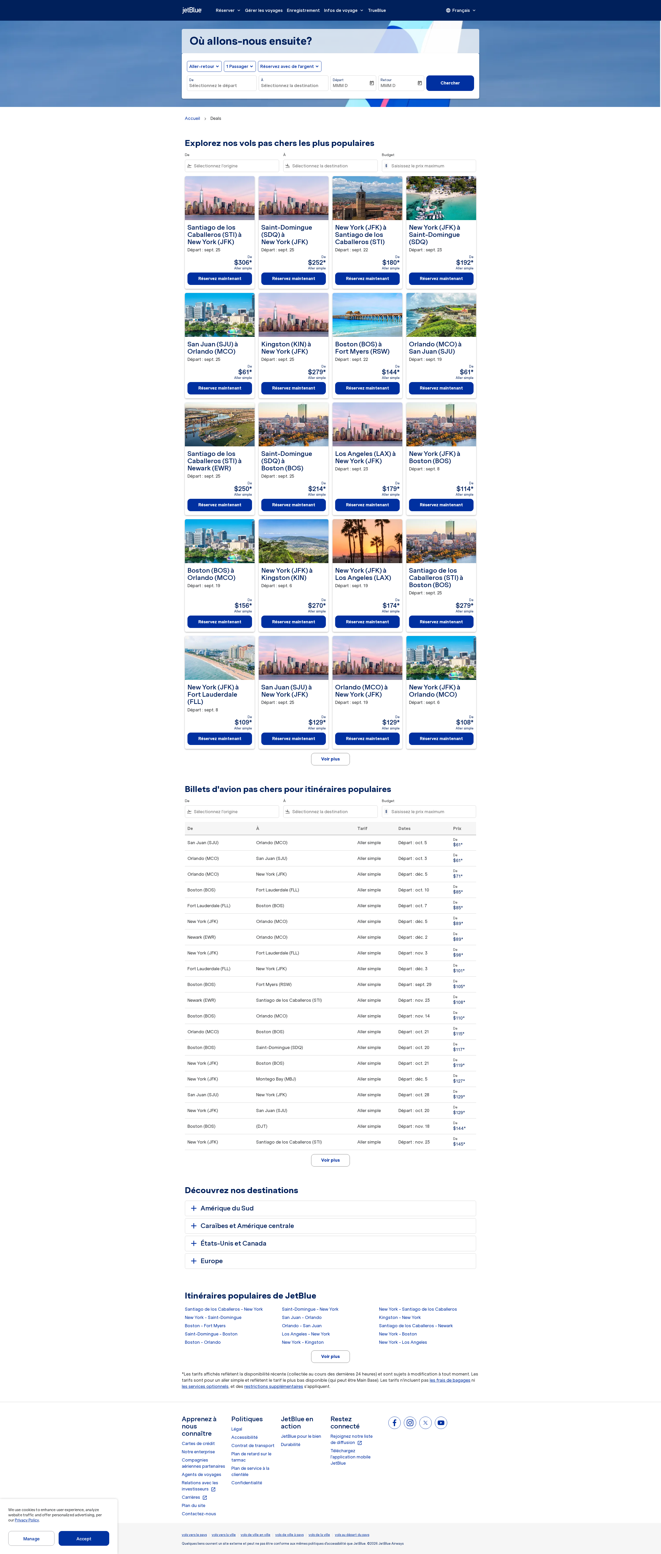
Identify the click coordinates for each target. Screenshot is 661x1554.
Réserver (228, 10)
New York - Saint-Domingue (213, 1317)
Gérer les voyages (264, 10)
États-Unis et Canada (233, 1243)
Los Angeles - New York (306, 1334)
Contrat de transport (252, 1445)
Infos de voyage (344, 10)
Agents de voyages (201, 1474)
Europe (212, 1261)
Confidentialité (246, 1482)
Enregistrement (303, 10)
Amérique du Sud (227, 1208)
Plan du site (193, 1505)
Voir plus (330, 1356)
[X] (425, 1423)
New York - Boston (398, 1334)
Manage (31, 1538)
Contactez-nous (199, 1513)
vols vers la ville (224, 1535)
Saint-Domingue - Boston (211, 1334)
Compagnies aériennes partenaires (203, 1463)
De (191, 80)
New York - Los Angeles (403, 1342)
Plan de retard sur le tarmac (251, 1457)
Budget (388, 155)
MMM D (340, 85)
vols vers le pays (194, 1535)
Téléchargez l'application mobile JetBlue (350, 1457)
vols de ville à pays (289, 1535)
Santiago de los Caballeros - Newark (416, 1325)
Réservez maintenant (219, 278)
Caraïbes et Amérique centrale (247, 1226)
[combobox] (221, 85)
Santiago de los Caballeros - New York (224, 1309)
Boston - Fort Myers (205, 1325)
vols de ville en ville (255, 1535)
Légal (236, 1429)
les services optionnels (205, 1386)
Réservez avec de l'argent (287, 66)
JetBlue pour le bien (301, 1436)
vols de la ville (319, 1535)
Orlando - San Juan (302, 1325)
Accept (83, 1538)
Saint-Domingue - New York (310, 1309)
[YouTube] (441, 1423)
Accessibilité (244, 1437)
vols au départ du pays (352, 1535)
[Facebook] (394, 1423)
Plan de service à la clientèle (250, 1471)
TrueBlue (377, 10)
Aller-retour (201, 66)
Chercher (450, 83)
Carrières (194, 1497)
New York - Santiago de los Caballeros (418, 1309)
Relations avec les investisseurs (200, 1486)
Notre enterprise (198, 1451)
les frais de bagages (450, 1380)
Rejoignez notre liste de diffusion (351, 1440)
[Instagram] (410, 1423)
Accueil (192, 118)
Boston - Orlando (203, 1342)
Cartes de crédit (198, 1443)
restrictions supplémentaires (273, 1386)
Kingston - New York (400, 1317)
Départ (338, 80)
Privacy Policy (27, 1520)
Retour (386, 80)
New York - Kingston (303, 1342)
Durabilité (290, 1444)
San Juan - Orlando (302, 1317)
